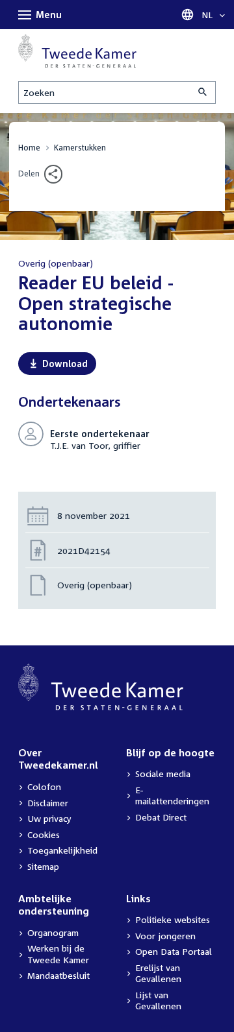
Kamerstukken (80, 147)
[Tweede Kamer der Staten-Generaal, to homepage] (77, 51)
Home (29, 147)
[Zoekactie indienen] (203, 92)
